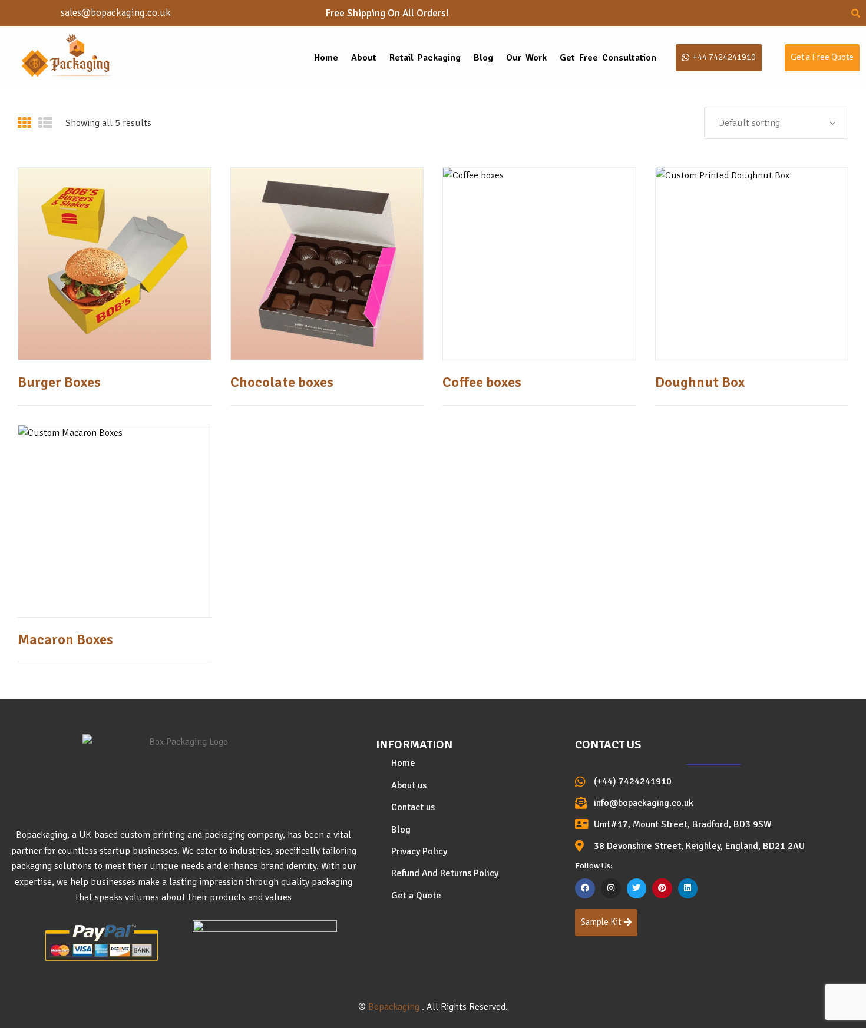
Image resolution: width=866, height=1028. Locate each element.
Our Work (526, 58)
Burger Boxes (59, 382)
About (363, 58)
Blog (483, 58)
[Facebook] (585, 888)
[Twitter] (637, 888)
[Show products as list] (45, 122)
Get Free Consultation (608, 58)
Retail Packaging (425, 58)
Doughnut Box (700, 382)
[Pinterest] (662, 888)
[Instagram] (611, 888)
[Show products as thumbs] (24, 122)
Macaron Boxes (65, 639)
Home (326, 58)
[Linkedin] (688, 888)
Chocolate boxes (281, 382)
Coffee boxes (481, 382)
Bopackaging (393, 1007)
